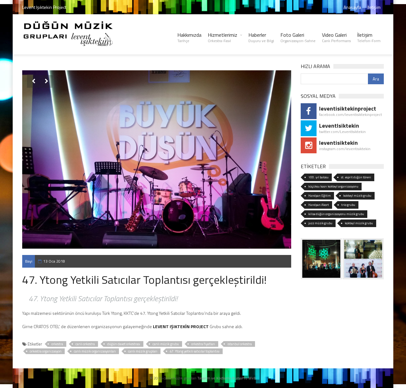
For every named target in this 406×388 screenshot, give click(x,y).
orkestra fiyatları (203, 344)
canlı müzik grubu (166, 344)
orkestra (57, 344)
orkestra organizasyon (46, 351)
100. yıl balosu (318, 177)
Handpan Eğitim (319, 195)
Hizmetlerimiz (222, 37)
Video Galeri (336, 37)
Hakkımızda (189, 37)
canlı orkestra (85, 344)
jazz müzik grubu (320, 223)
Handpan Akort (318, 204)
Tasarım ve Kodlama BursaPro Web (226, 378)
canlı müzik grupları (142, 351)
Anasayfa (352, 7)
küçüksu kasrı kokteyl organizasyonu (333, 186)
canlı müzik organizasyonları (95, 351)
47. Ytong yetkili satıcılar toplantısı (194, 351)
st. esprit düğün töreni (356, 177)
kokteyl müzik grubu (357, 195)
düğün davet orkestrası (123, 344)
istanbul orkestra (239, 344)
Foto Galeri (298, 37)
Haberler (261, 37)
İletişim (374, 7)
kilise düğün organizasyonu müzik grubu (336, 214)
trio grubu (348, 204)
